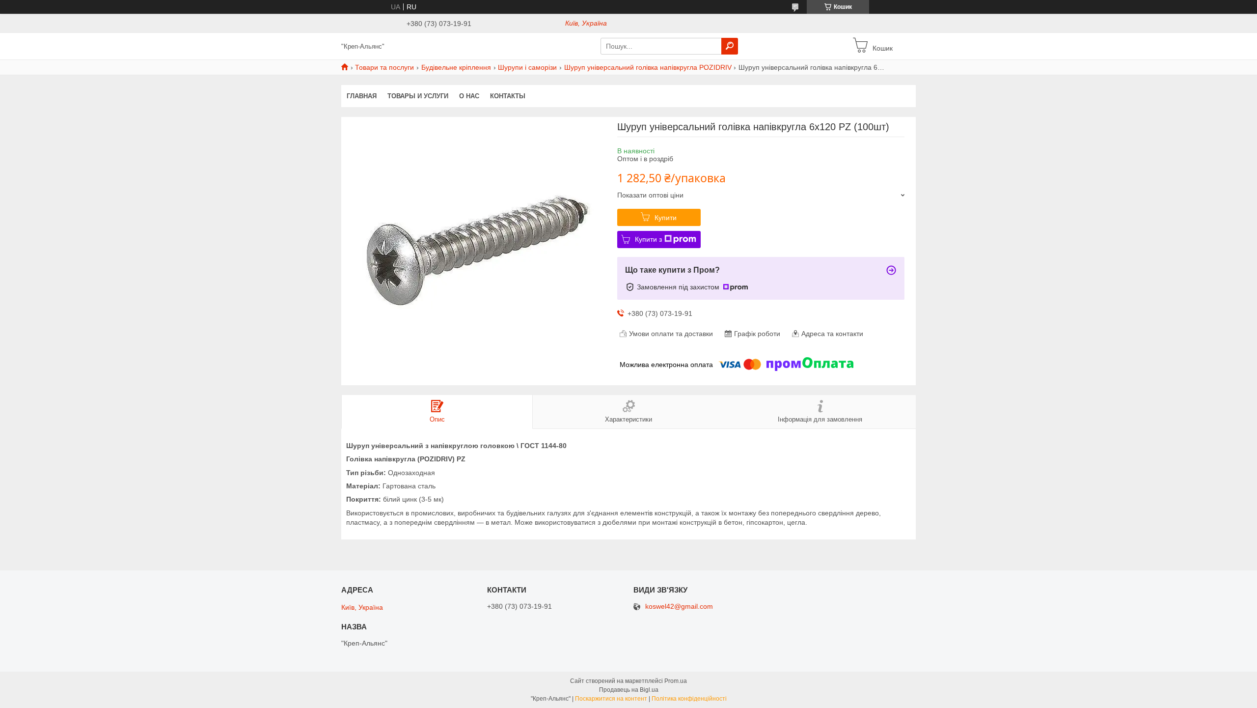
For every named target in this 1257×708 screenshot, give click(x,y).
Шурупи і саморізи (527, 67)
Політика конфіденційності (689, 698)
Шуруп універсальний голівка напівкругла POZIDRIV (648, 67)
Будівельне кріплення (456, 67)
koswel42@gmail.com (679, 606)
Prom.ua (675, 681)
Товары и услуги (417, 96)
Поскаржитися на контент (611, 698)
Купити (666, 218)
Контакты (507, 96)
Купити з (648, 239)
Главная (362, 96)
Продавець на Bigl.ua (628, 689)
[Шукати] (729, 46)
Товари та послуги (384, 67)
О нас (469, 96)
